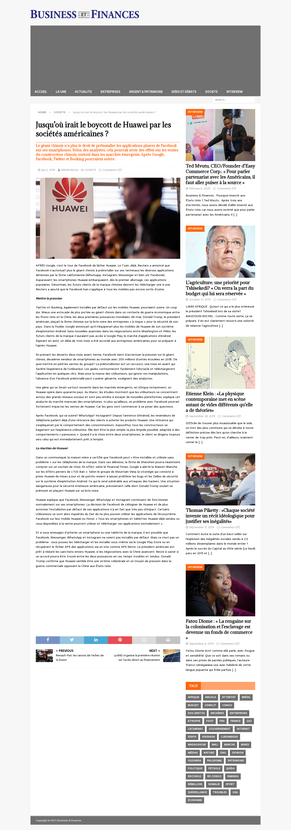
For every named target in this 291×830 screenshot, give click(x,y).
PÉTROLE (214, 768)
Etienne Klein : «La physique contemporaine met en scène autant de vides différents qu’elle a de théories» (219, 402)
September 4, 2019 (201, 643)
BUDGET (193, 705)
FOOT (210, 721)
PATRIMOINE (236, 760)
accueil (41, 91)
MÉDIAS (193, 753)
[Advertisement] (145, 55)
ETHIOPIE (194, 721)
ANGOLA (210, 697)
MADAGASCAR (197, 745)
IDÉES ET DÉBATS (183, 91)
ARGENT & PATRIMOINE (146, 91)
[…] (235, 214)
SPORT (230, 784)
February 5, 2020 (199, 188)
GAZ (249, 721)
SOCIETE (211, 91)
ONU (223, 753)
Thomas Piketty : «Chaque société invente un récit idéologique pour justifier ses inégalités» (220, 515)
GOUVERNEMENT (220, 729)
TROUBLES (220, 792)
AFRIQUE (193, 697)
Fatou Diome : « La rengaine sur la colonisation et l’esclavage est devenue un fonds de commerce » (219, 629)
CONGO (227, 705)
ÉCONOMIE (195, 800)
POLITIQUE (195, 768)
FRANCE (235, 721)
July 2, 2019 (48, 170)
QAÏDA (230, 768)
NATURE (209, 753)
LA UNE (61, 91)
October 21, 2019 (200, 299)
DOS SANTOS (196, 713)
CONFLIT (210, 705)
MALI (215, 745)
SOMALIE (214, 784)
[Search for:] (234, 99)
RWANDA (233, 776)
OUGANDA (194, 760)
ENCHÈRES (217, 713)
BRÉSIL (246, 697)
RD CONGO (214, 776)
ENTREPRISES (110, 91)
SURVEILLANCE (197, 792)
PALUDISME (214, 760)
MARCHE (229, 745)
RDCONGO (194, 776)
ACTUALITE (83, 91)
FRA (222, 721)
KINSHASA (208, 737)
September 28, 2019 (202, 416)
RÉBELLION (195, 784)
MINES (245, 745)
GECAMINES (195, 729)
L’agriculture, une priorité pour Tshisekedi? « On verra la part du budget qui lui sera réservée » (220, 288)
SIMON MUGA (69, 170)
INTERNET (243, 729)
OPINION (237, 753)
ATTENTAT (229, 697)
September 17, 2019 (201, 527)
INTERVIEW (234, 91)
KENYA (192, 737)
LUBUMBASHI (229, 737)
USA (235, 792)
